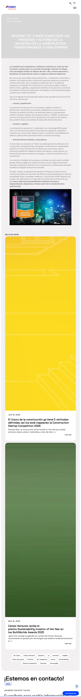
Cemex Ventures (29, 655)
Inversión (56, 655)
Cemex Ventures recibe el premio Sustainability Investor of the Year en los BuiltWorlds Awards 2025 (35, 629)
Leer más (68, 435)
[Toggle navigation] (75, 8)
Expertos (41, 655)
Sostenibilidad (64, 659)
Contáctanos (70, 693)
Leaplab (65, 655)
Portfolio (30, 659)
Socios (53, 659)
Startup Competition (30, 663)
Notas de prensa (18, 659)
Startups (43, 663)
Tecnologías (54, 663)
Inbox (8, 684)
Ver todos (16, 655)
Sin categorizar (42, 659)
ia (48, 655)
